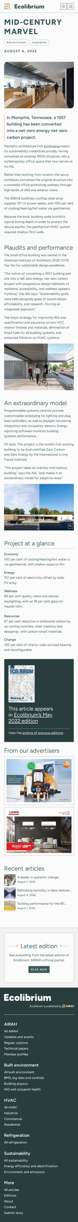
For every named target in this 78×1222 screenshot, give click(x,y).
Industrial (11, 1113)
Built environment (16, 42)
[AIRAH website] (68, 1006)
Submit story (13, 1213)
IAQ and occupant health (22, 1089)
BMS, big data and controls (24, 1078)
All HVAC (10, 1107)
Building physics (16, 1084)
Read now (39, 969)
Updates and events (19, 1037)
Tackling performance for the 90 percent (40, 904)
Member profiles (16, 1054)
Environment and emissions (24, 1172)
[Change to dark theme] (63, 6)
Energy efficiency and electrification (31, 1166)
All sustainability (16, 1160)
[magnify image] (70, 385)
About (8, 1201)
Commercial (13, 1119)
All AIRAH (11, 1031)
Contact (10, 1207)
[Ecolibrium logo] (24, 6)
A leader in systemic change (38, 877)
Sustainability (39, 42)
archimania (52, 146)
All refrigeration (15, 1142)
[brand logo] (27, 997)
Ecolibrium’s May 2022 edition (30, 718)
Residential (12, 1125)
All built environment (19, 1072)
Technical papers (16, 1048)
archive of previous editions (42, 733)
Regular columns (16, 1043)
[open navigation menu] (70, 6)
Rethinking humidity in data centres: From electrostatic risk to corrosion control (43, 890)
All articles (11, 1190)
